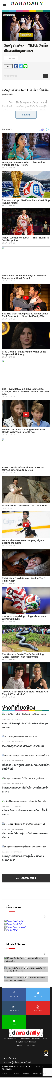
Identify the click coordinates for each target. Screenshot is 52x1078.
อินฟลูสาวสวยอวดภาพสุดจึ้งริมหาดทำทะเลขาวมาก (23, 858)
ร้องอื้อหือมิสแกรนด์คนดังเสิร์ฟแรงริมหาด (25, 120)
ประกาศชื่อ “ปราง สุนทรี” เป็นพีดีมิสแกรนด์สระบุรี (25, 835)
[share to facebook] (16, 66)
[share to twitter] (21, 66)
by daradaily (17, 719)
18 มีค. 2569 (6, 719)
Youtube (38, 1010)
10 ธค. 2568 (6, 783)
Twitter (38, 996)
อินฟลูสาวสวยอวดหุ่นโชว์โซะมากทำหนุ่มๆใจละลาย (25, 790)
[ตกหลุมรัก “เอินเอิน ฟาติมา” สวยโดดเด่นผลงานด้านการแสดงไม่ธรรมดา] (26, 976)
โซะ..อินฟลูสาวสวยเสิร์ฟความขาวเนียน (23, 746)
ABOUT (5, 1073)
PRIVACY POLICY (39, 1073)
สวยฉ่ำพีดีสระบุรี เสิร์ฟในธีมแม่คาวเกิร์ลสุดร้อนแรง (25, 725)
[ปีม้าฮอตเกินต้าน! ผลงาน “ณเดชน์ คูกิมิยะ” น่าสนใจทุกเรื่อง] (26, 957)
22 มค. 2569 (6, 761)
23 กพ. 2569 (6, 742)
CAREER (26, 1073)
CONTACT (15, 1073)
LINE (14, 1025)
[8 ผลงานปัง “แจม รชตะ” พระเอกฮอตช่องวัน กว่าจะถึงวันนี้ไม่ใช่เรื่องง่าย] (26, 967)
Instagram (14, 1010)
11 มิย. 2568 (11, 58)
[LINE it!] (25, 66)
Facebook (14, 996)
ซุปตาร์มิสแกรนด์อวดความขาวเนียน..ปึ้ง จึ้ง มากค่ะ (25, 812)
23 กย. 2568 (6, 829)
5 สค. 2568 (5, 852)
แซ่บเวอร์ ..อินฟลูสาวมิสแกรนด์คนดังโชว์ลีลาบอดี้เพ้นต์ (26, 767)
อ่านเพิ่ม (26, 115)
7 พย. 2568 (5, 806)
